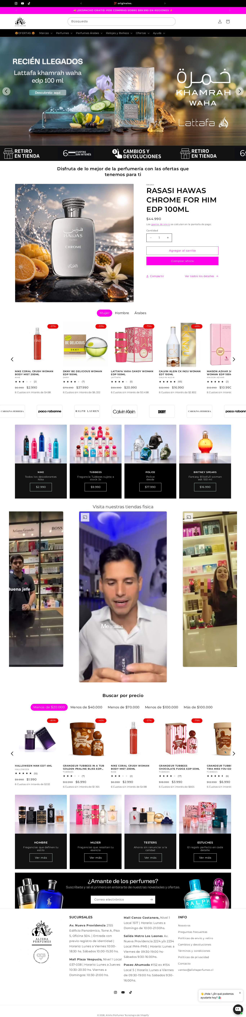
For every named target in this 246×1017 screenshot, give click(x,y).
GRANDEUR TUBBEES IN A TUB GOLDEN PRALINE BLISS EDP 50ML (83, 767)
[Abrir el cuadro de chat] (238, 1009)
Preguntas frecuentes (192, 932)
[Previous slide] (6, 91)
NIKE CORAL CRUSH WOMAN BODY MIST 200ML (34, 373)
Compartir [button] (157, 276)
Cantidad (152, 230)
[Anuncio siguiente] (165, 3)
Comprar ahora (182, 261)
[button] (45, 33)
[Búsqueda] (171, 21)
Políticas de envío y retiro (195, 938)
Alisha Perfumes (115, 1015)
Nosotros (184, 925)
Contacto (184, 963)
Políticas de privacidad (193, 957)
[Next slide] (240, 91)
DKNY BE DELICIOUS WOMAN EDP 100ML (82, 373)
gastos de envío (160, 224)
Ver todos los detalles (199, 276)
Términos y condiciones (194, 950)
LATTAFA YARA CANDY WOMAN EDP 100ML (132, 373)
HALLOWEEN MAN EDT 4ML (33, 765)
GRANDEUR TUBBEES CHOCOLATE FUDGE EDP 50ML (179, 767)
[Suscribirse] (151, 899)
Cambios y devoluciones (194, 944)
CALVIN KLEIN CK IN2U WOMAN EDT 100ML (180, 373)
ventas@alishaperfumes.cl (195, 970)
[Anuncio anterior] (81, 3)
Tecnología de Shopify (137, 1015)
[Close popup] (240, 993)
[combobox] (121, 21)
